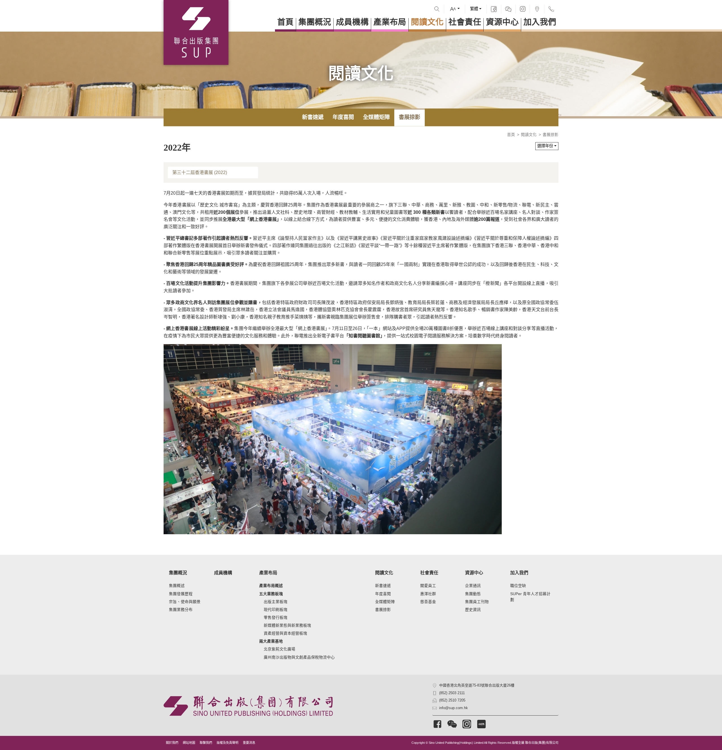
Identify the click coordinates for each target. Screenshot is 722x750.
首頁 (285, 22)
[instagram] (522, 9)
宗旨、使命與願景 (185, 602)
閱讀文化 (427, 22)
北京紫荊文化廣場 (279, 649)
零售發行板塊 (275, 617)
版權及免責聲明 (227, 742)
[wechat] (508, 9)
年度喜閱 (343, 117)
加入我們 (539, 22)
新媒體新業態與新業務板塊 (287, 625)
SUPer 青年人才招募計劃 (530, 597)
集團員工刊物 (477, 602)
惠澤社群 (428, 594)
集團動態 (473, 594)
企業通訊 (473, 586)
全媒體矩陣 (376, 117)
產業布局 (389, 22)
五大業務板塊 (271, 594)
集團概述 (177, 586)
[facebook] (494, 9)
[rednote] (481, 724)
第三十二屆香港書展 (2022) (199, 172)
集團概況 (314, 22)
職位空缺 (518, 586)
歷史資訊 (473, 610)
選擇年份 (545, 146)
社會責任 (464, 22)
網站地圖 (189, 742)
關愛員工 (428, 586)
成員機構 (352, 22)
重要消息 (249, 742)
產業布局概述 (271, 586)
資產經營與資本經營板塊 (285, 633)
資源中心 (502, 22)
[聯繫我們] (551, 9)
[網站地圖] (537, 9)
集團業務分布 (181, 610)
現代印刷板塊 (275, 610)
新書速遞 (312, 117)
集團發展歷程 (181, 594)
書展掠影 (409, 117)
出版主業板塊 (275, 602)
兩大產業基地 (271, 641)
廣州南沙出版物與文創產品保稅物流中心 (299, 657)
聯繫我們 (206, 742)
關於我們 (172, 742)
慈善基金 (428, 602)
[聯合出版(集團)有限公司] (196, 32)
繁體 (474, 8)
